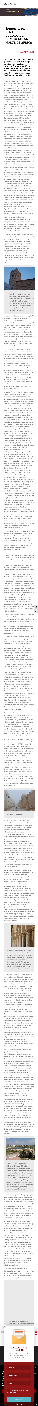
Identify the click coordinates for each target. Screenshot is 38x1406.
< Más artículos (26, 52)
